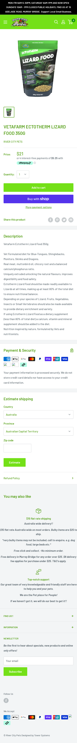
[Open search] (56, 22)
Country (8, 406)
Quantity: (9, 174)
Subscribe (15, 671)
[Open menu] (5, 22)
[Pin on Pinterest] (57, 219)
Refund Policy (12, 478)
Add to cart (38, 187)
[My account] (63, 22)
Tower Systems (42, 735)
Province (9, 423)
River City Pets (13, 141)
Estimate (14, 462)
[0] (70, 22)
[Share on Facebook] (50, 219)
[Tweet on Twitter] (64, 219)
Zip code (8, 440)
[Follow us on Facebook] (6, 700)
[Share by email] (70, 219)
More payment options (39, 207)
